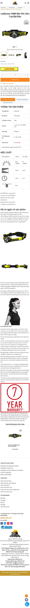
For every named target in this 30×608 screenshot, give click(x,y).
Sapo (18, 574)
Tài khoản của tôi (5, 507)
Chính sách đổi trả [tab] (7, 102)
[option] (15, 33)
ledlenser (3, 61)
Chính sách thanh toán (6, 492)
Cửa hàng (3, 500)
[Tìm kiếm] (25, 3)
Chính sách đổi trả (5, 485)
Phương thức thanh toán (7, 468)
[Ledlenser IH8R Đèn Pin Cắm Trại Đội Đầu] (15, 435)
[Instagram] (11, 523)
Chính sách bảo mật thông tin (8, 483)
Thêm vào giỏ (15, 79)
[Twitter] (5, 523)
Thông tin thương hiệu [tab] (22, 99)
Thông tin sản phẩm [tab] (8, 99)
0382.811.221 (6, 518)
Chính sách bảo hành (6, 481)
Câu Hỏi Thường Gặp (6, 472)
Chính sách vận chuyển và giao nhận (10, 489)
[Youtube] (8, 523)
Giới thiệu (3, 498)
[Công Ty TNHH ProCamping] (15, 3)
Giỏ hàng (3, 504)
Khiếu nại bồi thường (6, 474)
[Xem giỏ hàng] (28, 3)
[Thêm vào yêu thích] (7, 84)
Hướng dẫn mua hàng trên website (10, 466)
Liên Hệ (2, 502)
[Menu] (1, 3)
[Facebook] (2, 523)
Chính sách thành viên (6, 487)
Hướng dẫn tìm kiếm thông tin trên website (12, 470)
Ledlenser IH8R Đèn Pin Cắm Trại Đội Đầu (14, 445)
